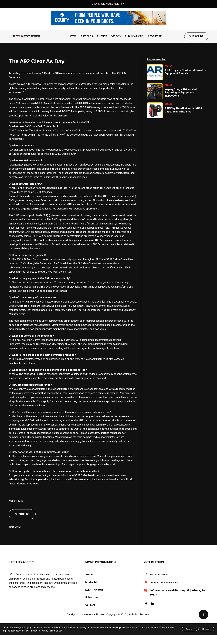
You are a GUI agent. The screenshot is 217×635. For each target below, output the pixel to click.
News (72, 36)
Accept (189, 629)
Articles (87, 36)
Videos (116, 36)
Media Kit (91, 582)
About (89, 574)
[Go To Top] (203, 614)
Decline (206, 629)
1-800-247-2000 (159, 574)
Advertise (155, 36)
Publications (134, 36)
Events (102, 36)
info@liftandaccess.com (164, 582)
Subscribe (196, 36)
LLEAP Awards (94, 589)
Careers (90, 604)
